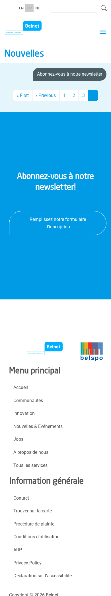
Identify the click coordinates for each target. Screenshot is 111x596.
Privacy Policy (27, 563)
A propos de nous (30, 452)
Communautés (28, 400)
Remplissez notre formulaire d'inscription (58, 223)
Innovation (24, 413)
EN (21, 8)
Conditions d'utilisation (36, 536)
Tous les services (30, 465)
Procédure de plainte (33, 524)
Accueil (20, 387)
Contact (21, 498)
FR (29, 8)
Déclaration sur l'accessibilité (42, 575)
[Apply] (103, 10)
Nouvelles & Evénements (38, 426)
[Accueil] (33, 28)
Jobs (18, 439)
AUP (17, 549)
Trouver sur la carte (32, 511)
